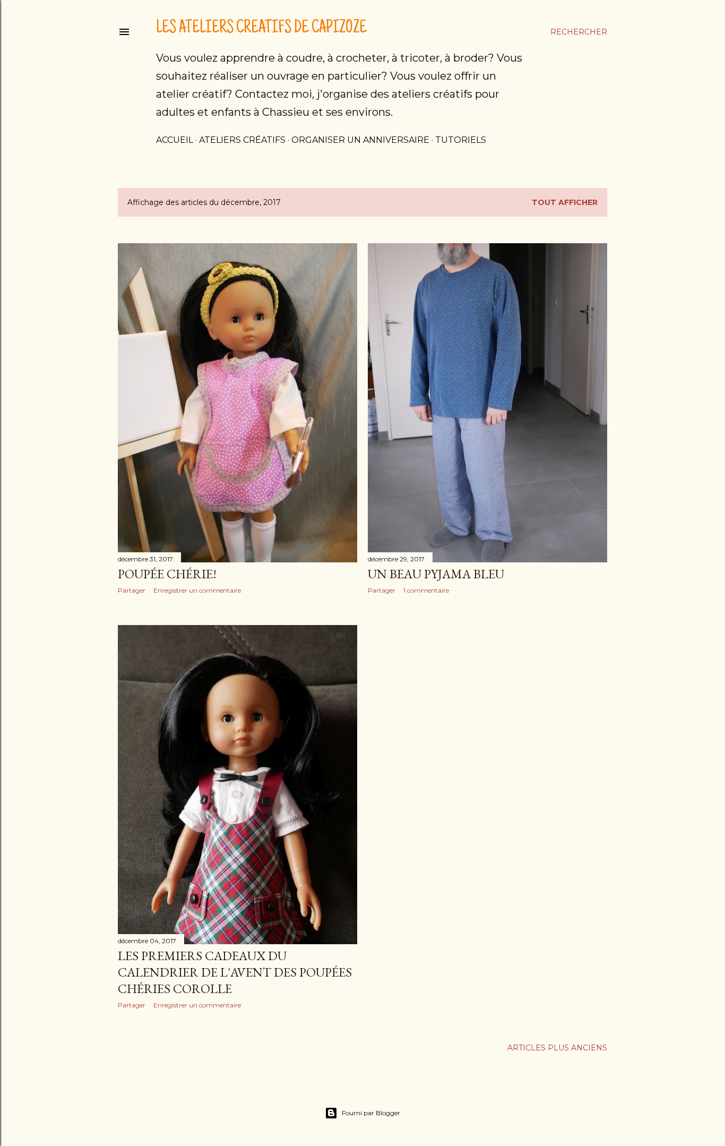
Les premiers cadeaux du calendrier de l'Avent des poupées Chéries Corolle (235, 972)
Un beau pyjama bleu (436, 574)
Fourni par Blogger (371, 1113)
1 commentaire (426, 590)
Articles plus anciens (557, 1048)
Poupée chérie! (167, 574)
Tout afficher (565, 202)
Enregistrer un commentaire (197, 590)
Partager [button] (131, 590)
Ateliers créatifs (242, 140)
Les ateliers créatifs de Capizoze (261, 28)
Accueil (174, 140)
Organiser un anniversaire (360, 140)
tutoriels (460, 140)
